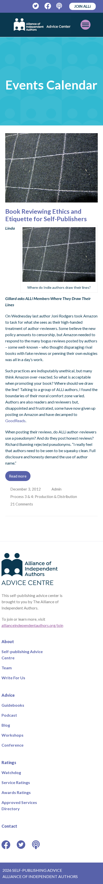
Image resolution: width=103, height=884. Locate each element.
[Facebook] (47, 6)
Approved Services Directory (19, 805)
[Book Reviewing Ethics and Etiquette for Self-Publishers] (51, 199)
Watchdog (11, 772)
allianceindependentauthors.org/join (32, 625)
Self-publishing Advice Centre (22, 654)
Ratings (9, 762)
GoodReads (15, 420)
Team (7, 667)
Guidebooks (13, 705)
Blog (6, 725)
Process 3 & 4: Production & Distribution (44, 496)
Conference (13, 745)
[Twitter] (35, 6)
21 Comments (22, 504)
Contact (9, 826)
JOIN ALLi (82, 6)
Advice (8, 695)
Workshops (13, 735)
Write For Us (13, 677)
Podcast (9, 715)
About (8, 641)
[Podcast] (59, 6)
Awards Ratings (16, 792)
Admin (57, 489)
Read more (17, 476)
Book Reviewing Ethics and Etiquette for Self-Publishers (46, 214)
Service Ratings (16, 782)
